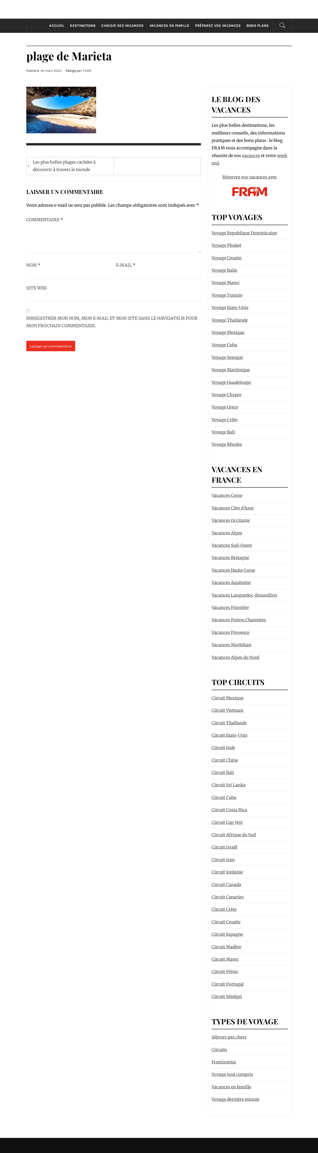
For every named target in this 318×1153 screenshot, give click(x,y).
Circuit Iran (223, 859)
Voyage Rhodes (227, 444)
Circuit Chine (225, 760)
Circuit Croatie (226, 922)
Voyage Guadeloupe (231, 382)
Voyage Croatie (226, 258)
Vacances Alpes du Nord (235, 657)
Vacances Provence (230, 632)
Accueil (56, 26)
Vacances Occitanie (231, 520)
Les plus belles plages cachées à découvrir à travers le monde (64, 165)
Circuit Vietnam (227, 710)
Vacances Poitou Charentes (239, 620)
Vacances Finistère (230, 607)
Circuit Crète (224, 909)
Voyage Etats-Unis (230, 307)
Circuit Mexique (228, 698)
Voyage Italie (224, 270)
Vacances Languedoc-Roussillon (244, 595)
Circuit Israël (224, 847)
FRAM (87, 71)
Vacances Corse (227, 495)
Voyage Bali (223, 432)
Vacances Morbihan (231, 644)
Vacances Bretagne (230, 557)
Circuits (219, 1049)
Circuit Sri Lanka (229, 785)
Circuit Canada (226, 884)
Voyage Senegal (227, 357)
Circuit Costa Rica (229, 809)
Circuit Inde (223, 747)
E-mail (125, 265)
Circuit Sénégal (227, 996)
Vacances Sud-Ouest (232, 545)
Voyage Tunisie (227, 295)
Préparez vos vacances (218, 26)
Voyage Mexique (228, 332)
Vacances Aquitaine (231, 582)
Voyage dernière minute (235, 1099)
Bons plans (258, 26)
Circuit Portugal (228, 984)
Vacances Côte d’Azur (233, 508)
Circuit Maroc (225, 959)
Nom (33, 265)
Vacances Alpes (227, 533)
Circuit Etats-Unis (229, 735)
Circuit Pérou (225, 971)
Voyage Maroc (226, 282)
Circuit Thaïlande (229, 723)
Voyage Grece (225, 407)
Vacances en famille (169, 26)
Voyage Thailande (230, 320)
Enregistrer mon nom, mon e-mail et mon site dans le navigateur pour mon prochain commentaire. (112, 322)
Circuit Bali (223, 772)
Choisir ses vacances (122, 26)
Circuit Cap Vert (227, 822)
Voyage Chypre (226, 394)
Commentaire (44, 219)
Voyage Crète (224, 419)
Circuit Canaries (228, 897)
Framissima (224, 1062)
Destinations (83, 26)
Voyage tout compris (232, 1074)
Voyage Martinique (231, 369)
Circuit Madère (226, 947)
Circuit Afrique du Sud (234, 834)
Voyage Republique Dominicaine (244, 233)
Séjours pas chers (229, 1037)
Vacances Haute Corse (233, 570)
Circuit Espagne (227, 934)
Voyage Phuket (226, 245)
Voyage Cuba (224, 345)
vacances (251, 155)
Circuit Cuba (224, 797)
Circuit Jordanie (227, 872)
